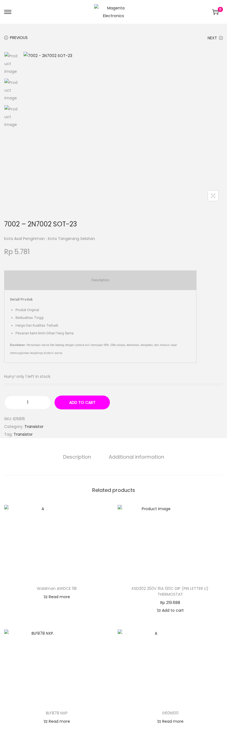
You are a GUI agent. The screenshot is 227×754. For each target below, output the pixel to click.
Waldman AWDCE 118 (57, 588)
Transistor (33, 426)
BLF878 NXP (57, 713)
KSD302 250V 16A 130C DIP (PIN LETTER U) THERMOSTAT (170, 591)
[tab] (77, 457)
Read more (59, 597)
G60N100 (170, 713)
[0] (215, 12)
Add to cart (82, 402)
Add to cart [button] (173, 610)
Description (77, 456)
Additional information (136, 456)
